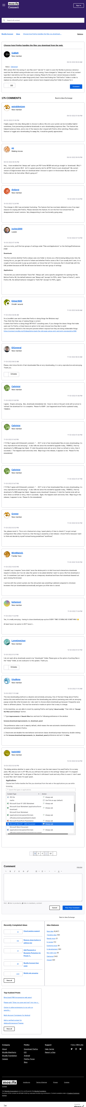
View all (9, 977)
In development (9, 1013)
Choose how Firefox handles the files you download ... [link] (42, 34)
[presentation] (6, 868)
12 (50, 850)
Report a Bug (50, 1049)
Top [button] (5, 1102)
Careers (5, 1055)
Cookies (66, 1079)
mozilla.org (26, 1079)
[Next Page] (54, 850)
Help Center (49, 1046)
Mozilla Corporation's (11, 1087)
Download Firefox (31, 1046)
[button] (6, 85)
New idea (7, 995)
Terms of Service (41, 1079)
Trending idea (9, 999)
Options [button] (80, 34)
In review (7, 1006)
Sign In (78, 5)
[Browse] (4, 5)
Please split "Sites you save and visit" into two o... (64, 999)
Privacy (55, 1079)
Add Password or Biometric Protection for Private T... (34, 949)
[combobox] (43, 20)
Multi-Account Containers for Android (60, 1012)
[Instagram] (76, 1045)
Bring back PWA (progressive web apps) (61, 994)
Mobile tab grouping (32, 969)
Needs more (8, 1002)
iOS (25, 1049)
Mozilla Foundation (9, 1052)
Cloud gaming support (33, 927)
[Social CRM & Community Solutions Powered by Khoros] (79, 1102)
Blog (25, 1059)
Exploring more (9, 1010)
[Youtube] (80, 1045)
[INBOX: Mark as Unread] (77, 98)
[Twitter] (72, 1045)
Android (27, 1052)
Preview (79, 864)
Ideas (18, 34)
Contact (4, 1083)
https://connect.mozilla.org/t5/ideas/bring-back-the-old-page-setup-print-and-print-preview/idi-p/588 (40, 330)
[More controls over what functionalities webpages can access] (80, 98)
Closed (6, 1024)
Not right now (8, 1017)
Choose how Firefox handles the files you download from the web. (30, 45)
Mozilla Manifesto (9, 1049)
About (4, 1046)
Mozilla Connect (14, 5)
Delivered (14, 66)
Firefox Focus (29, 1055)
